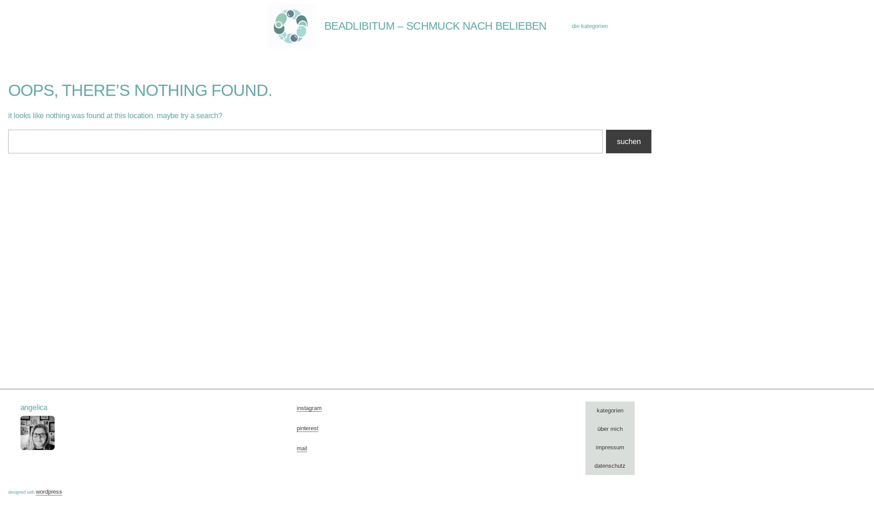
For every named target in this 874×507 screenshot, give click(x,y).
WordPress (49, 492)
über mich (610, 429)
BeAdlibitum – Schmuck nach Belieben (435, 26)
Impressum (610, 447)
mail (302, 448)
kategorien (610, 410)
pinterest (307, 428)
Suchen (629, 141)
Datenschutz (609, 466)
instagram (309, 408)
